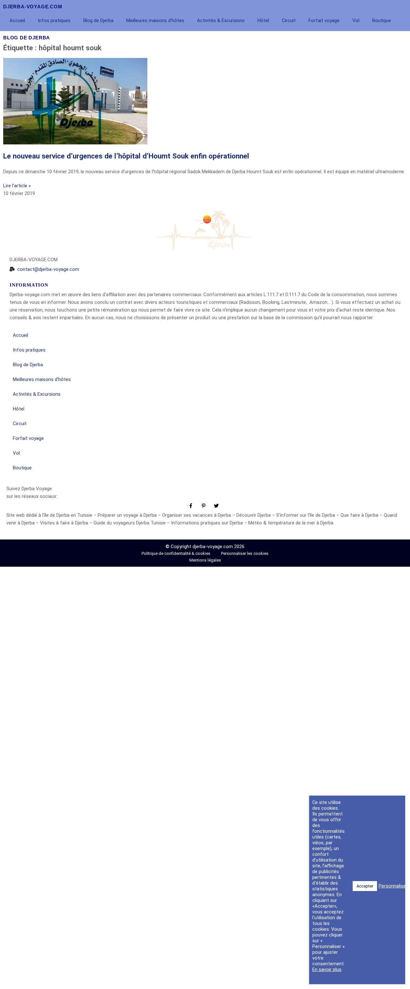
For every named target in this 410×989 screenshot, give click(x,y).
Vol (355, 20)
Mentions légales (205, 560)
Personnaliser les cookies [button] (244, 553)
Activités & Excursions (221, 20)
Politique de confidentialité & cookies (176, 553)
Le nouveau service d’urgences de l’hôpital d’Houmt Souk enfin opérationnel (126, 156)
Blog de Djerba (98, 20)
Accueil (17, 20)
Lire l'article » (17, 186)
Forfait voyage (324, 20)
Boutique (381, 20)
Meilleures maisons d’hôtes (155, 20)
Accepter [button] (365, 885)
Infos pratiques (54, 20)
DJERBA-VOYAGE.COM (32, 6)
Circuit (289, 20)
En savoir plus (326, 969)
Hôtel (263, 20)
